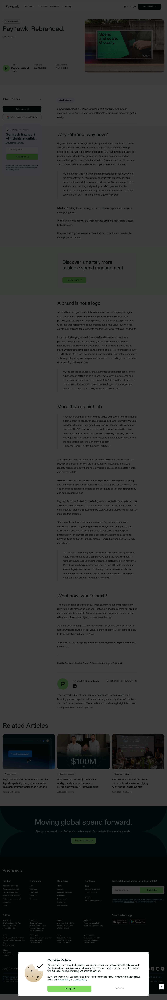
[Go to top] (161, 987)
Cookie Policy (81, 980)
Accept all (70, 989)
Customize (119, 989)
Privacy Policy (64, 980)
